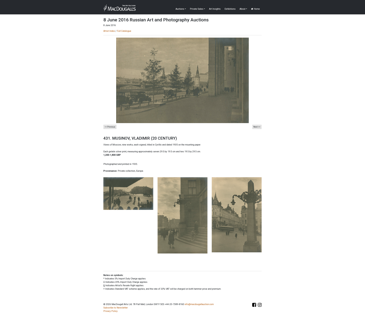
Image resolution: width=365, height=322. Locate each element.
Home (256, 9)
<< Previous (110, 127)
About (242, 9)
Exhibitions (230, 9)
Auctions (180, 9)
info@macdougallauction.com (199, 304)
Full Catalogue (124, 31)
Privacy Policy (110, 311)
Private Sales (196, 9)
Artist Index (109, 31)
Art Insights (215, 9)
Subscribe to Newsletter (115, 307)
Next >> (257, 127)
